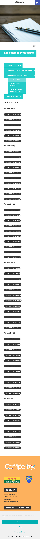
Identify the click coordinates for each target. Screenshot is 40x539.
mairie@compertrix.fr (11, 501)
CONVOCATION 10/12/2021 (13, 404)
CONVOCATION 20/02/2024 (13, 252)
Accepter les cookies (20, 522)
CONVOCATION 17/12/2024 (13, 210)
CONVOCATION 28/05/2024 (13, 242)
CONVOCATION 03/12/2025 (13, 152)
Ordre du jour (15, 80)
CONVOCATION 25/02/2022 (13, 388)
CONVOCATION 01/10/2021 (13, 415)
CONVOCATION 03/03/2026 (13, 135)
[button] (37, 2)
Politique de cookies (13, 536)
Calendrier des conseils (15, 85)
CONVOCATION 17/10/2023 (13, 279)
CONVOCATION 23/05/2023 (13, 306)
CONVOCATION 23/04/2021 (13, 431)
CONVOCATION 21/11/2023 (13, 274)
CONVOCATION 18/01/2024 (13, 257)
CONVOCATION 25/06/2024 (13, 236)
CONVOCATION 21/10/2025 (13, 157)
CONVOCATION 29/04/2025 (13, 183)
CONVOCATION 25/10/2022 (13, 350)
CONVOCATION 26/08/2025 (13, 167)
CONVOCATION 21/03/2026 (13, 130)
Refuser (20, 527)
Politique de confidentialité (25, 536)
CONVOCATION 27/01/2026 (13, 141)
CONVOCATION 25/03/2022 (13, 382)
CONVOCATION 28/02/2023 (13, 322)
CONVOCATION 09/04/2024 (13, 247)
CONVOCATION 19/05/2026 (13, 120)
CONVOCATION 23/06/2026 (13, 114)
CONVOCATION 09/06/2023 (13, 301)
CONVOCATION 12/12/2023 (13, 268)
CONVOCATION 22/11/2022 (13, 344)
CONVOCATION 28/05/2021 (13, 426)
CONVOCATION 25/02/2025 (13, 194)
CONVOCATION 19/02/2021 (13, 442)
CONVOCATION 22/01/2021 (13, 448)
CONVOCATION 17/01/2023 (13, 328)
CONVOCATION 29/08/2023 (13, 290)
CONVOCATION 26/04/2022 (13, 377)
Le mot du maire (13, 96)
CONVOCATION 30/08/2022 (13, 361)
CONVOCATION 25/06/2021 (13, 421)
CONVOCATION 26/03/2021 (13, 437)
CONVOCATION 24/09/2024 (13, 226)
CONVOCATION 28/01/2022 (13, 393)
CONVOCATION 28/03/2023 (13, 317)
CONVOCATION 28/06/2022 (13, 366)
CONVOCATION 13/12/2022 (13, 339)
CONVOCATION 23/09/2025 (13, 162)
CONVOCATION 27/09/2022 (13, 355)
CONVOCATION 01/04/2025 (13, 188)
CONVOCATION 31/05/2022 (13, 371)
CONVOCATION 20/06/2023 (13, 295)
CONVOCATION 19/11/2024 (13, 215)
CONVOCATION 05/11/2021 (13, 410)
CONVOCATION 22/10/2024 (13, 220)
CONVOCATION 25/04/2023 (13, 311)
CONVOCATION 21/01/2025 (13, 199)
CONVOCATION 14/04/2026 (13, 125)
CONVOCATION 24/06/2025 (13, 173)
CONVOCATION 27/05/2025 (13, 178)
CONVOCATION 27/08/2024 (13, 231)
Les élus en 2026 (13, 65)
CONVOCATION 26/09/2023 (13, 284)
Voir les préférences (20, 532)
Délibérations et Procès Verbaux (16, 91)
